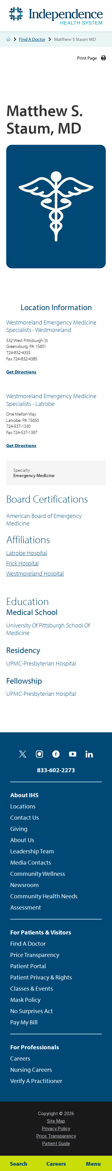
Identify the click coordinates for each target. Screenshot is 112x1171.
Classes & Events (31, 988)
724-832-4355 (18, 352)
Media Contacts (30, 862)
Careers (20, 1058)
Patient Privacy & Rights (41, 977)
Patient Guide (56, 1143)
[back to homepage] (8, 39)
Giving (18, 828)
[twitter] (22, 754)
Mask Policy (25, 999)
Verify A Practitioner (36, 1081)
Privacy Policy (56, 1128)
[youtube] (73, 754)
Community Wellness (37, 873)
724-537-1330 (18, 426)
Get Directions (21, 372)
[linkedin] (89, 754)
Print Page (87, 58)
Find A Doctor (32, 39)
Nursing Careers (31, 1069)
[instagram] (39, 754)
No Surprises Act (31, 1011)
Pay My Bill (24, 1022)
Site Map (56, 1121)
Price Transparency (34, 955)
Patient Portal (28, 966)
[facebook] (56, 754)
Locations (22, 806)
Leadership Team (32, 851)
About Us (22, 840)
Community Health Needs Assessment (43, 901)
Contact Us (24, 817)
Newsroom (24, 885)
